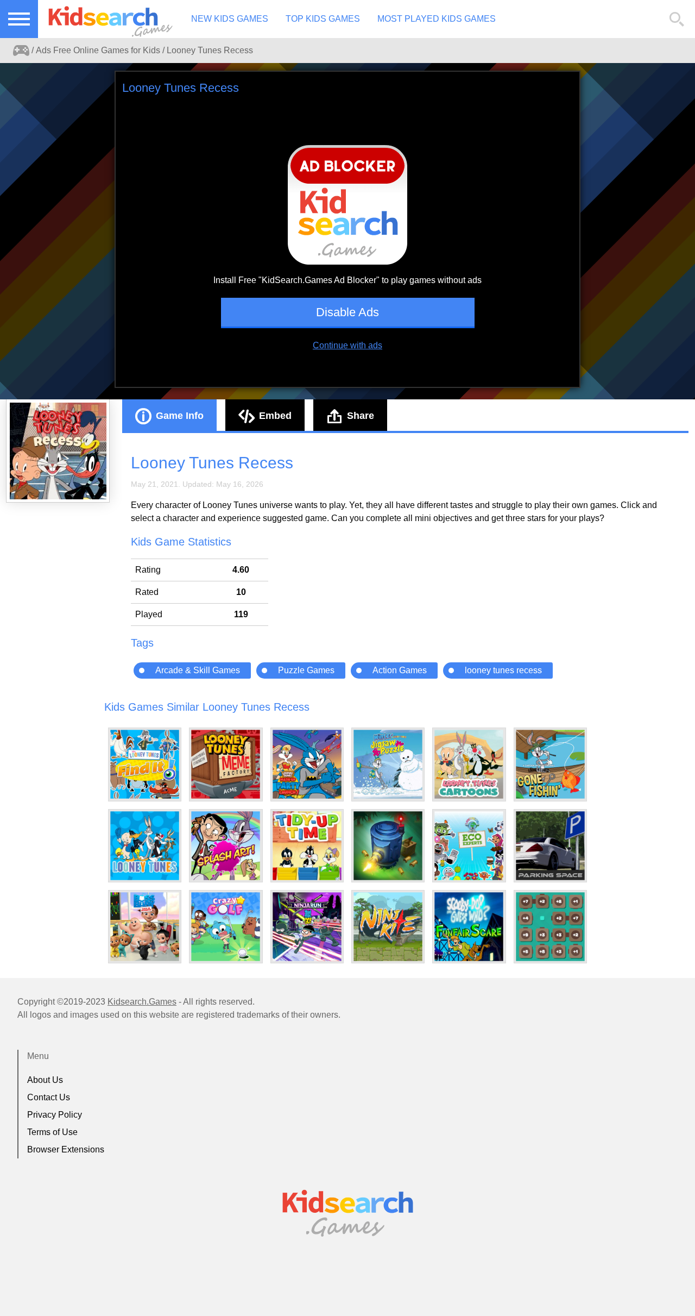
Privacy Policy (54, 1114)
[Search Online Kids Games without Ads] (21, 50)
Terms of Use (52, 1132)
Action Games (399, 670)
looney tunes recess (503, 670)
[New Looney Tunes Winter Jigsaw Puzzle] (388, 764)
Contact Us (48, 1097)
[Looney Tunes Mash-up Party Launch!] (307, 764)
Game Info (180, 415)
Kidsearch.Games (142, 1001)
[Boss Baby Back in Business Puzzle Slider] (145, 927)
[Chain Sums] (550, 927)
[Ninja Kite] (388, 927)
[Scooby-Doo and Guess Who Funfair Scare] (469, 927)
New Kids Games (229, 18)
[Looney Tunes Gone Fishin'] (550, 764)
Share (360, 415)
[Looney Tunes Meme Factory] (225, 764)
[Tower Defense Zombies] (388, 846)
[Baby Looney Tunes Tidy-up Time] (307, 846)
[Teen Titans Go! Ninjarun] (307, 927)
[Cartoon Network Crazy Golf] (225, 927)
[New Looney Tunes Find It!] (145, 764)
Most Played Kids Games (436, 18)
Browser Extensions (65, 1149)
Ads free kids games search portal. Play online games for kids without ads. (106, 19)
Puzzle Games (306, 670)
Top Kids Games (323, 18)
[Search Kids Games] (677, 19)
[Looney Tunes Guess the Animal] (145, 846)
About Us (45, 1080)
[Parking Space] (550, 846)
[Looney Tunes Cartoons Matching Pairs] (469, 764)
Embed (275, 415)
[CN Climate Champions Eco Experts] (469, 846)
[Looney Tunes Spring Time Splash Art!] (225, 846)
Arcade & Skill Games (197, 670)
